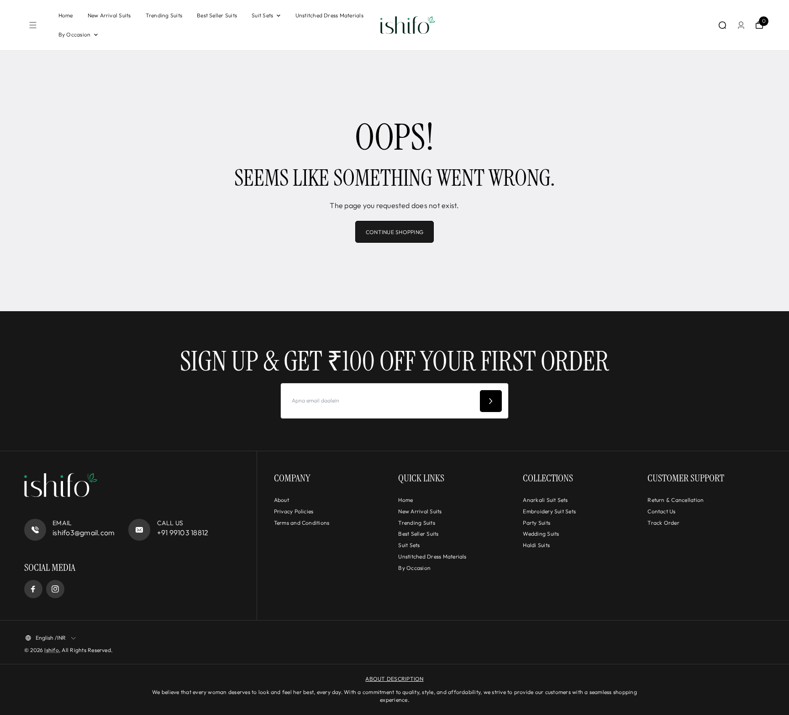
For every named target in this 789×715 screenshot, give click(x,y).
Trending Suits (164, 15)
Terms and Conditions (302, 522)
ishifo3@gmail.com (84, 532)
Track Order (663, 522)
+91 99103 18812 (183, 532)
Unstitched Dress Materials (329, 15)
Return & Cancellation (675, 499)
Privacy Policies (294, 511)
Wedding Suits (541, 533)
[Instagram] (55, 589)
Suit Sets (262, 15)
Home (65, 15)
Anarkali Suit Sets (545, 499)
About (281, 499)
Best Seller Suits (217, 15)
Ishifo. (52, 650)
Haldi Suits (536, 545)
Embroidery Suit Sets (549, 511)
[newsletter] (491, 401)
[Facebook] (33, 589)
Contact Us (661, 511)
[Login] (741, 25)
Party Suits (536, 522)
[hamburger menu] (33, 25)
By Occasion (74, 34)
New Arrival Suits (109, 15)
